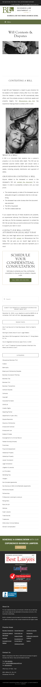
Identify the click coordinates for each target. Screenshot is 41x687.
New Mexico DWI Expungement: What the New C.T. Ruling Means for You (20, 337)
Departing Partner (7, 412)
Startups (4, 508)
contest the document (24, 182)
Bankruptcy (5, 367)
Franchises (5, 445)
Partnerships (6, 493)
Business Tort (6, 382)
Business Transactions (8, 386)
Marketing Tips (6, 475)
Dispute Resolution (7, 419)
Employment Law (7, 430)
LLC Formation (6, 471)
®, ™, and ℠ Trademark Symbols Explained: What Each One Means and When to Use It (19, 346)
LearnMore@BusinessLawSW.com (14, 663)
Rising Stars (5, 501)
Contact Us (20, 547)
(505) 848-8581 (8, 661)
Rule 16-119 (5, 504)
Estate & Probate (7, 434)
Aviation (4, 364)
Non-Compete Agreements (9, 482)
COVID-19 (5, 404)
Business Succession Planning (10, 375)
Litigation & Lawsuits (8, 467)
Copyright (5, 397)
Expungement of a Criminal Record (12, 438)
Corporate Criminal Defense (6, 642)
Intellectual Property (7, 452)
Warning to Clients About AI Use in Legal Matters (15, 332)
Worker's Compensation (8, 527)
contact (19, 238)
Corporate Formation (8, 401)
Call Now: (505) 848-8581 (20, 280)
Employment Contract (8, 427)
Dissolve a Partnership (8, 423)
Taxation (29, 641)
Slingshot (18, 684)
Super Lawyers (6, 512)
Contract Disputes (7, 390)
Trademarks (5, 519)
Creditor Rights (6, 408)
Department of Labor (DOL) (9, 415)
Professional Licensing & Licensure (12, 497)
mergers (4, 478)
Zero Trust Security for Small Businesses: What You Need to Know (19, 328)
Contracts (5, 393)
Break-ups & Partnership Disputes (11, 371)
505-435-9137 (8, 665)
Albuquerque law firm (27, 101)
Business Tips (6, 378)
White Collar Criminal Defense (10, 523)
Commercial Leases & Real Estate (7, 634)
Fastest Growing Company (9, 441)
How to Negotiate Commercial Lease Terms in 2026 (16, 342)
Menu (9, 22)
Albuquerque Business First (10, 360)
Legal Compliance (7, 464)
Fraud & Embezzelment (8, 449)
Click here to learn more (27, 315)
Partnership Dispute (7, 489)
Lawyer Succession (7, 460)
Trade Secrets (6, 515)
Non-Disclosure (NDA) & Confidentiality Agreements (16, 486)
